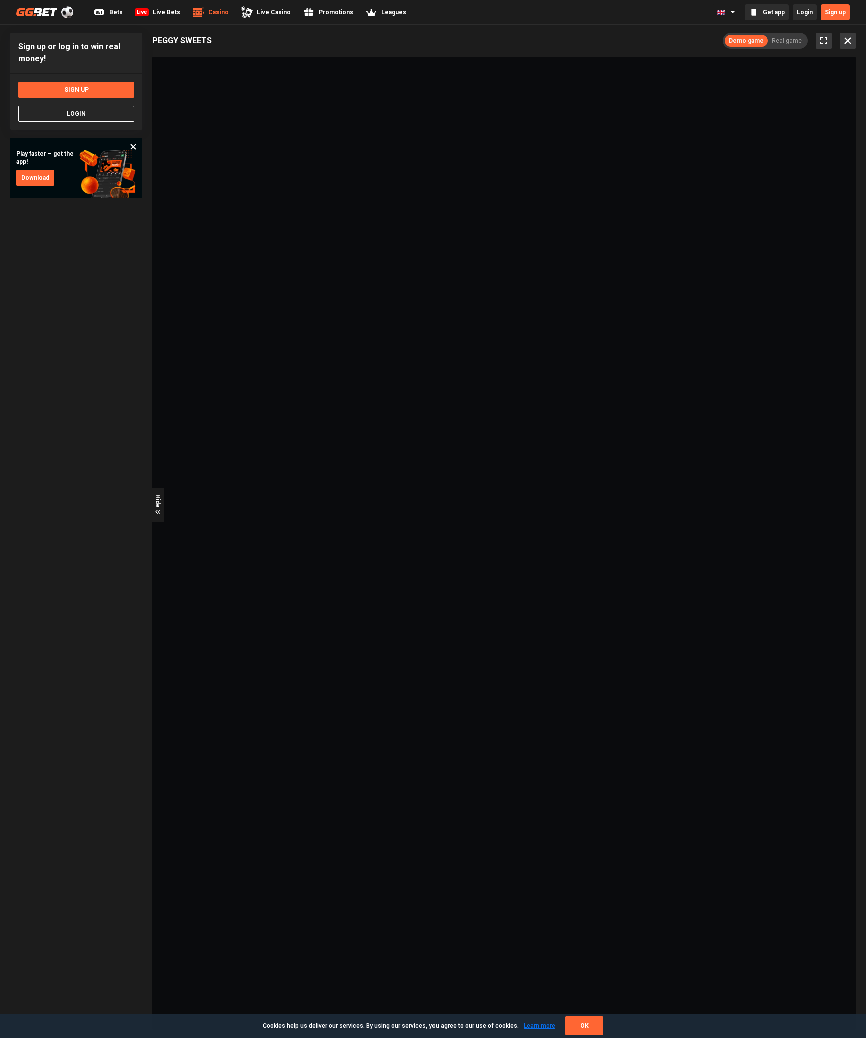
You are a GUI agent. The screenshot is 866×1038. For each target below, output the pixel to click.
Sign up (835, 12)
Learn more (539, 1025)
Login (805, 12)
